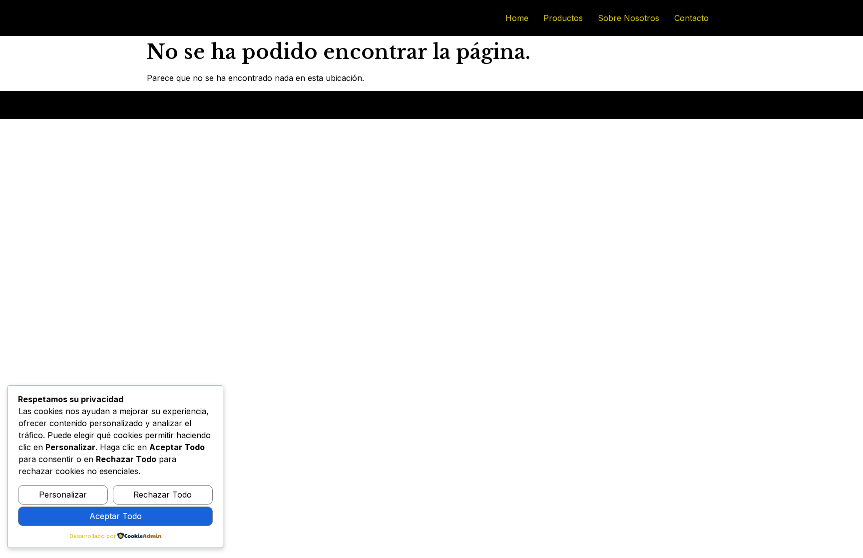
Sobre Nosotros (628, 18)
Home (516, 18)
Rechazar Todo (162, 495)
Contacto (691, 18)
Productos (563, 18)
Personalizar (63, 495)
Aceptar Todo (115, 516)
